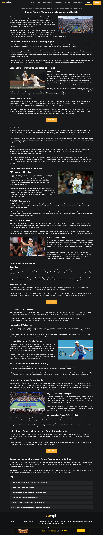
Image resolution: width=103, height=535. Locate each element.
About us (19, 521)
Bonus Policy (59, 524)
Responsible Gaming (46, 521)
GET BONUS (81, 531)
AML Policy (42, 524)
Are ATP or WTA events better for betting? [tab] (26, 497)
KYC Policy (50, 524)
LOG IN (88, 2)
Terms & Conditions (60, 521)
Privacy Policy (34, 521)
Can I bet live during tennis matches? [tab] (24, 487)
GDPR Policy (88, 521)
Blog (12, 521)
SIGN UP (97, 2)
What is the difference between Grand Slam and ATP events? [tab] (31, 507)
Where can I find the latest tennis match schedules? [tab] (29, 502)
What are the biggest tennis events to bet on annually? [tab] (30, 482)
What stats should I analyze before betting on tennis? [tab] (29, 492)
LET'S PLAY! (51, 120)
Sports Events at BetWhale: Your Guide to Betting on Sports (40, 8)
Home (32, 3)
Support (25, 521)
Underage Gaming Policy (75, 521)
